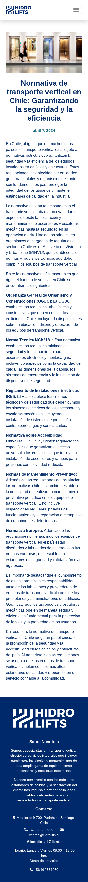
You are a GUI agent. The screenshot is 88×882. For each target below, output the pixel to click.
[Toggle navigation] (76, 10)
